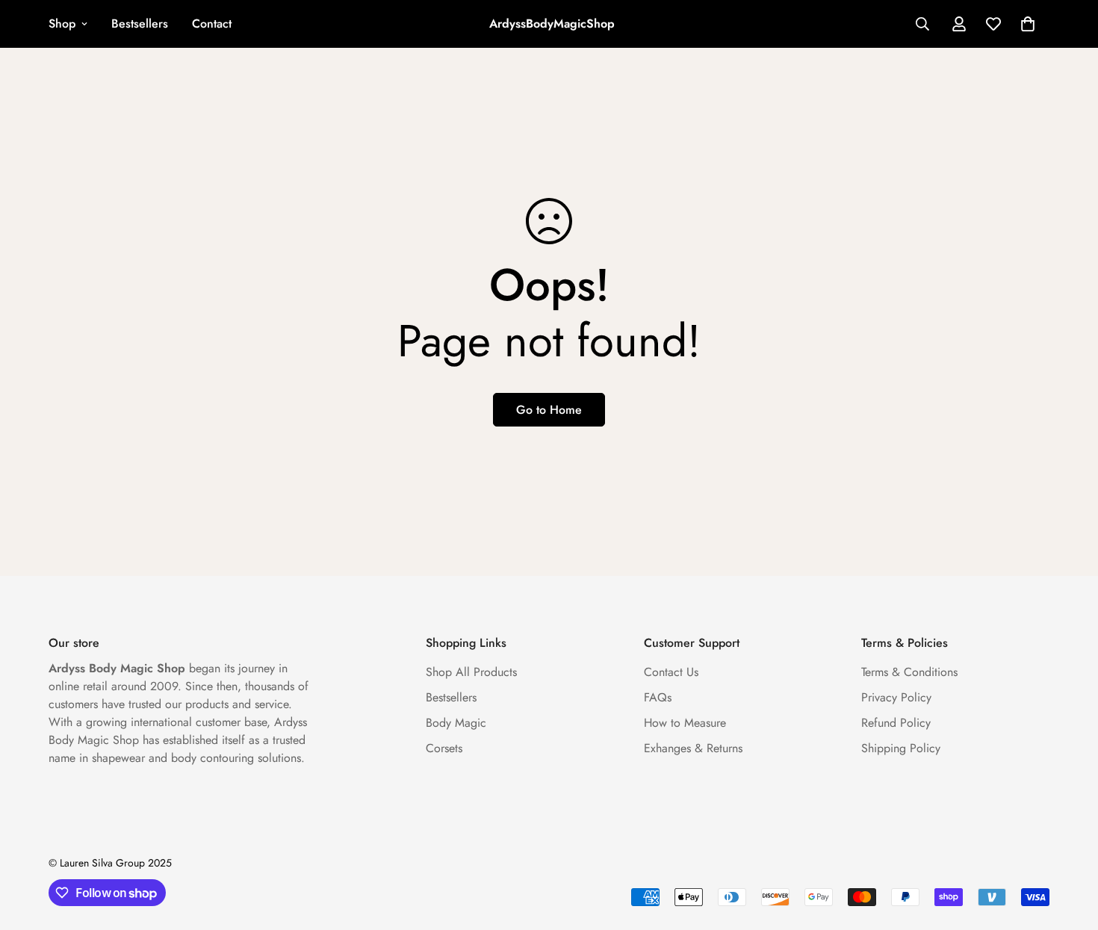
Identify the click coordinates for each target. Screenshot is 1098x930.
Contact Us (671, 672)
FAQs (657, 697)
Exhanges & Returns (693, 748)
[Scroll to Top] (1069, 848)
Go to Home (549, 409)
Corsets (444, 748)
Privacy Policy (896, 697)
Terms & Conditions (909, 672)
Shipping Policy (900, 748)
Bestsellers (139, 23)
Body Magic (456, 722)
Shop (62, 23)
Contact (212, 23)
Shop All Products (471, 672)
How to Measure (685, 722)
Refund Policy (896, 722)
